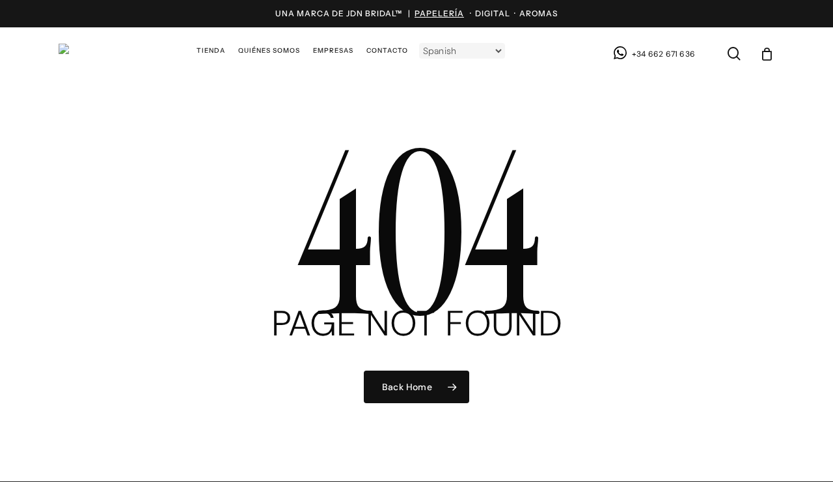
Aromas (538, 13)
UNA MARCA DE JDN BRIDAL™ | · (375, 13)
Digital (492, 13)
